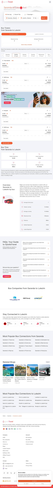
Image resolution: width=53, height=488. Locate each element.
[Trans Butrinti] (14, 298)
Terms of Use (29, 463)
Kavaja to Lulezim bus (41, 406)
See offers (7, 102)
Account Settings (30, 441)
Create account (29, 444)
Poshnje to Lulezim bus (41, 403)
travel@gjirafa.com (9, 463)
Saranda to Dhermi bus (9, 346)
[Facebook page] (4, 473)
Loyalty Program (6, 448)
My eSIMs (28, 439)
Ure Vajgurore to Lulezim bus (9, 407)
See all (47, 362)
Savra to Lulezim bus (8, 403)
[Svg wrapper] (7, 481)
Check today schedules (26, 44)
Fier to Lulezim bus (24, 397)
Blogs (4, 446)
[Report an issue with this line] (47, 61)
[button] (36, 243)
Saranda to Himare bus (25, 340)
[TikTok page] (14, 473)
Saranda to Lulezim (14, 34)
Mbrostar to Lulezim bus (25, 400)
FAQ (4, 457)
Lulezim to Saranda (39, 34)
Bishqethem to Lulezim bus (42, 400)
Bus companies (6, 439)
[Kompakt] (38, 298)
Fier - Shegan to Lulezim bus (26, 406)
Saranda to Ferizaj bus (41, 350)
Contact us (6, 276)
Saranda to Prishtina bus (41, 346)
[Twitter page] (11, 473)
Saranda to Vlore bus (8, 343)
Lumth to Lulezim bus (8, 400)
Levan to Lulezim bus (8, 397)
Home (4, 415)
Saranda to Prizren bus (25, 350)
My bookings (29, 437)
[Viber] (3, 468)
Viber (6, 468)
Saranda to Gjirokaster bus (42, 340)
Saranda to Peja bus (8, 350)
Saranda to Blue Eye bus (41, 343)
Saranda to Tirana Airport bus (25, 346)
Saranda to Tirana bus (8, 340)
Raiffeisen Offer (6, 452)
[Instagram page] (7, 473)
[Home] (7, 2)
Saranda (9, 415)
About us (5, 441)
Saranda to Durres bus (25, 343)
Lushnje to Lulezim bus (41, 397)
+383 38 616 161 (9, 466)
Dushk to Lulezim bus (24, 403)
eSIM (4, 437)
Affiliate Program (6, 455)
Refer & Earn (5, 450)
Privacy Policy (29, 465)
